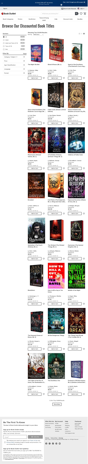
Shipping (67, 425)
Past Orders (58, 427)
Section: (5, 33)
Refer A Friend (78, 426)
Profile (56, 423)
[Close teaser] (61, 5)
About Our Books (49, 423)
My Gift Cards (58, 429)
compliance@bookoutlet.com (9, 459)
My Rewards (58, 425)
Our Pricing (48, 427)
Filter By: (6, 53)
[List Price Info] (37, 75)
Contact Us (67, 431)
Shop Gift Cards (79, 428)
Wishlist (57, 431)
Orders (66, 423)
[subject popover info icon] (17, 57)
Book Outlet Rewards (78, 424)
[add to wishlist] (44, 78)
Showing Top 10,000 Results (37, 32)
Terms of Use (54, 438)
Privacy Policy (15, 458)
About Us (47, 425)
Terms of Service (21, 458)
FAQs (66, 429)
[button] (14, 37)
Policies (47, 438)
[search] (76, 13)
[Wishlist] (81, 14)
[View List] (84, 34)
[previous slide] (2, 3)
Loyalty (67, 427)
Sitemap (61, 438)
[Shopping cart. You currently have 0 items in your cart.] (85, 14)
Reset (24, 53)
